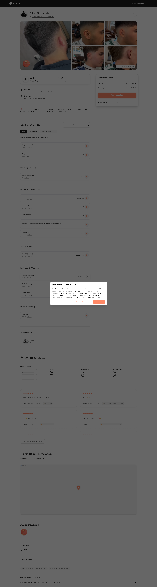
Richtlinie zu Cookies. (94, 298)
